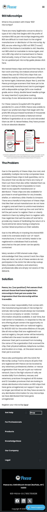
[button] (43, 7)
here (26, 404)
